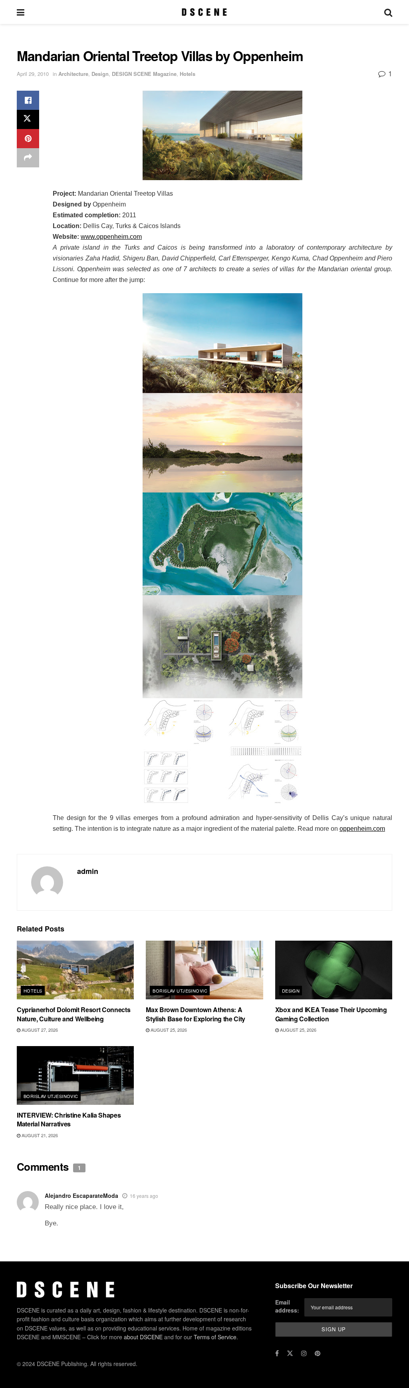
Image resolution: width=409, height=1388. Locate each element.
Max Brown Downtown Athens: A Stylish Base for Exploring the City (195, 1014)
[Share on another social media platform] (28, 157)
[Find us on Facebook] (277, 1353)
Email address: (287, 1306)
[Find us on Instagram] (304, 1353)
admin (87, 871)
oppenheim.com (362, 828)
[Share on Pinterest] (28, 138)
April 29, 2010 (33, 73)
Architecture (73, 73)
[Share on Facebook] (28, 100)
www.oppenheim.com (111, 236)
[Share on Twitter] (28, 119)
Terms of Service (215, 1337)
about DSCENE (143, 1337)
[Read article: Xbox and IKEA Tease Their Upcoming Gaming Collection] (333, 970)
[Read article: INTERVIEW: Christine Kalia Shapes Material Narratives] (75, 1075)
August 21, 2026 (39, 1135)
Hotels (187, 73)
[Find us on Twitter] (290, 1353)
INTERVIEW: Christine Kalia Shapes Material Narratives (69, 1119)
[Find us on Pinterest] (317, 1353)
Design (100, 73)
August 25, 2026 (168, 1030)
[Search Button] (388, 12)
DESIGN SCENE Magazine (144, 73)
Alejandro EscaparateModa (81, 1195)
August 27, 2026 (39, 1030)
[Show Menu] (20, 12)
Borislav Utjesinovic (180, 990)
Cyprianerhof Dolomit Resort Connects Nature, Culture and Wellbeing (73, 1014)
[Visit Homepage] (204, 12)
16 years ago (144, 1195)
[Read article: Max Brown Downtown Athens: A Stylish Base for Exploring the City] (204, 970)
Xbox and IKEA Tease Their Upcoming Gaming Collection (331, 1014)
